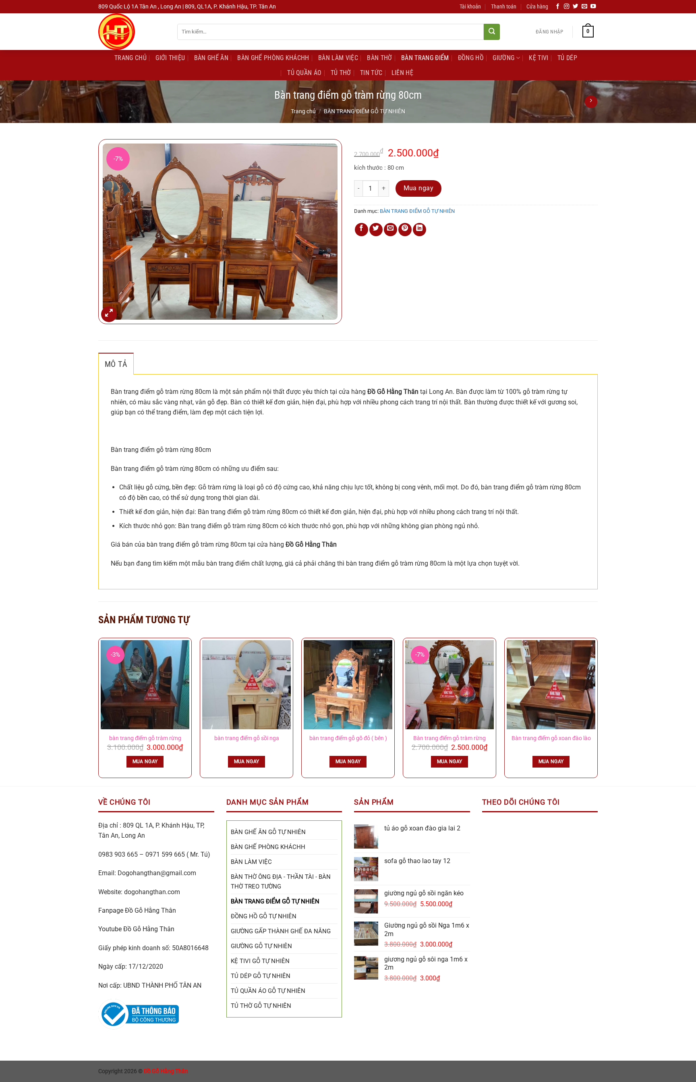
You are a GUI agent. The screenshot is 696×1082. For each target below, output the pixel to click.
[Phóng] (109, 314)
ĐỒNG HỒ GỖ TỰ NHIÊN (263, 916)
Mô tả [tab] (116, 364)
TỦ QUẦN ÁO (304, 73)
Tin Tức (371, 73)
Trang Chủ (130, 58)
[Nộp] (492, 32)
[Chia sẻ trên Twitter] (376, 229)
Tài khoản (470, 6)
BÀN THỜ (379, 58)
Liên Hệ (402, 73)
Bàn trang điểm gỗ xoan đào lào (551, 738)
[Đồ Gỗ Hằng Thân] (131, 31)
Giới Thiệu (170, 58)
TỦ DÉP (567, 58)
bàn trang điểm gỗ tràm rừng (145, 738)
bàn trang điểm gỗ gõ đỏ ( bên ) (348, 738)
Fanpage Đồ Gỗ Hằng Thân (137, 910)
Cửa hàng (537, 6)
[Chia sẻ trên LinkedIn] (419, 229)
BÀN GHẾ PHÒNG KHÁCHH (273, 58)
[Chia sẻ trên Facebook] (361, 229)
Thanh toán (503, 6)
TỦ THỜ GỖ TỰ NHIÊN (261, 1005)
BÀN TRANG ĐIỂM (425, 58)
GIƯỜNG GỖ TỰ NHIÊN (261, 946)
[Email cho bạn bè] (390, 229)
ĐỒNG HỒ (471, 58)
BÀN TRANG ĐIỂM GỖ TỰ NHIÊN (364, 111)
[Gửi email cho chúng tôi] (584, 7)
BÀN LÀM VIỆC (338, 58)
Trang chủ (303, 111)
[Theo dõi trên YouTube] (593, 7)
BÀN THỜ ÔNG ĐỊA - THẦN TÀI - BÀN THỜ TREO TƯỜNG (281, 881)
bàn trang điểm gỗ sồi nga (246, 738)
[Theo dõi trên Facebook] (558, 7)
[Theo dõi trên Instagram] (567, 7)
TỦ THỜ (341, 73)
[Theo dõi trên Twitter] (575, 7)
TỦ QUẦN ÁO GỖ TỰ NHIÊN (268, 991)
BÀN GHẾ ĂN (211, 58)
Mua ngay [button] (145, 761)
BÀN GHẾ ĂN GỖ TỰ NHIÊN (268, 832)
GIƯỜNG (503, 58)
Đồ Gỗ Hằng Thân (166, 1071)
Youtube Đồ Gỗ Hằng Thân (136, 929)
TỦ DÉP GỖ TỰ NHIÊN (260, 976)
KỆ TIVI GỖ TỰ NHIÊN (260, 961)
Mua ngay (419, 188)
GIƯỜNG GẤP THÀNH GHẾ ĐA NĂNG (281, 931)
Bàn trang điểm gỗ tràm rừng (449, 738)
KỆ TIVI (538, 58)
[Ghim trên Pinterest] (405, 229)
